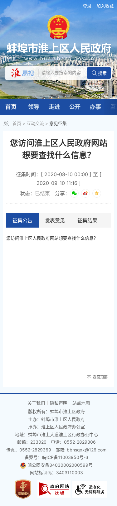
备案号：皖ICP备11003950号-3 (56, 457)
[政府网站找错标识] (54, 488)
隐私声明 (58, 403)
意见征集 (58, 123)
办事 (95, 107)
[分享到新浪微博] (85, 193)
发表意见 (55, 220)
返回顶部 (100, 377)
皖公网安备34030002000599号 (60, 465)
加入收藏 (105, 5)
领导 (33, 107)
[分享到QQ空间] (96, 193)
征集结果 (87, 220)
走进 (54, 107)
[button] (99, 73)
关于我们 (36, 403)
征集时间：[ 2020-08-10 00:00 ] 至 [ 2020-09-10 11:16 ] (58, 178)
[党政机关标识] (23, 488)
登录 (87, 5)
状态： (35, 193)
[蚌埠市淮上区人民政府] (58, 52)
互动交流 (35, 123)
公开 (74, 107)
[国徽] (58, 26)
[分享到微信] (74, 193)
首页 (11, 107)
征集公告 (22, 220)
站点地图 (81, 403)
